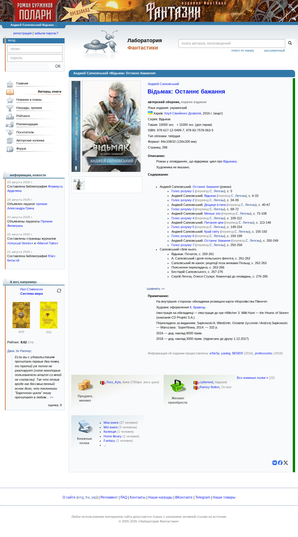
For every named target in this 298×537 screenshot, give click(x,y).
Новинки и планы (29, 99)
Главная (22, 83)
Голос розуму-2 (182, 200)
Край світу (211, 231)
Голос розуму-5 (182, 227)
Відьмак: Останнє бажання (186, 91)
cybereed (206, 382)
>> (51, 397)
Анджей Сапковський (163, 84)
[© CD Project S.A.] (79, 188)
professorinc (264, 353)
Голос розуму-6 (182, 236)
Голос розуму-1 (182, 191)
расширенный (274, 50)
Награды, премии (29, 107)
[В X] (285, 462)
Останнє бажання (206, 186)
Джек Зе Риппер (19, 351)
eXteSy (214, 353)
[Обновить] (59, 293)
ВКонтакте (184, 497)
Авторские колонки (30, 140)
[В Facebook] (280, 462)
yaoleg (225, 353)
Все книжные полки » (252, 377)
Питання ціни (214, 222)
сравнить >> (156, 288)
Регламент (109, 497)
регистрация (22, 33)
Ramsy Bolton (209, 387)
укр (94, 497)
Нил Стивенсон (31, 289)
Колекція (110, 431)
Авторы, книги (49, 91)
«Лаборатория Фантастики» (158, 521)
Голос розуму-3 (182, 209)
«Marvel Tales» (47, 243)
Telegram (202, 497)
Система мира (31, 293)
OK (56, 66)
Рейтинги (23, 116)
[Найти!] (290, 43)
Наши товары (224, 497)
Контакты (138, 497)
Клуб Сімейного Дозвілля (182, 113)
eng (81, 497)
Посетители (25, 132)
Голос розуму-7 (182, 245)
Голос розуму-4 (182, 218)
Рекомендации (27, 124)
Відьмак (210, 195)
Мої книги (111, 427)
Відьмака (230, 161)
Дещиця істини (215, 204)
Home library (113, 436)
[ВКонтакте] (274, 462)
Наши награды (160, 497)
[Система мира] (21, 327)
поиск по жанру (242, 50)
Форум (21, 148)
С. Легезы (217, 191)
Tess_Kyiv (113, 382)
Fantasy (109, 440)
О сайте (69, 497)
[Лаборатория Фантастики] (102, 44)
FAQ (123, 497)
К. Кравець (197, 307)
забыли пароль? (46, 33)
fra (88, 497)
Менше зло (212, 213)
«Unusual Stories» (20, 243)
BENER (237, 353)
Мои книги (111, 422)
